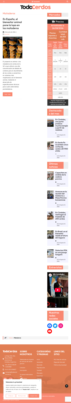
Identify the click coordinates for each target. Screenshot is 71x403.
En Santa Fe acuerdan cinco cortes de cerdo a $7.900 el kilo (61, 146)
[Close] (40, 381)
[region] (22, 389)
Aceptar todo (33, 396)
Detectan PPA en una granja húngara (61, 252)
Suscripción (37, 1)
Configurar (10, 396)
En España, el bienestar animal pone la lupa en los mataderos (12, 24)
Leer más (8, 94)
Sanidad (7, 34)
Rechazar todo (22, 396)
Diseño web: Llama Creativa (11, 400)
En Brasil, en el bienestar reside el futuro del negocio (61, 234)
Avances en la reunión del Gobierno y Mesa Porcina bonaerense (61, 195)
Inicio (10, 338)
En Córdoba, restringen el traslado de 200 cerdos (60, 215)
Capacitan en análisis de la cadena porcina (61, 175)
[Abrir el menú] (4, 2)
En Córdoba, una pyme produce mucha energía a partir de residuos (61, 124)
